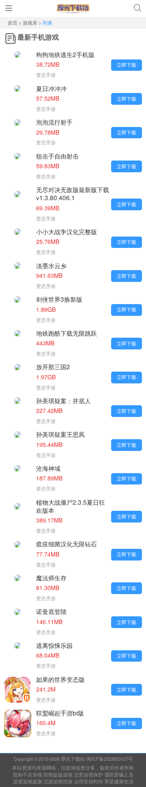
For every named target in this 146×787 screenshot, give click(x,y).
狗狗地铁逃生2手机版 (65, 54)
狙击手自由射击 (57, 155)
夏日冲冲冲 (51, 88)
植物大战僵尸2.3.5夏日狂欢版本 (70, 505)
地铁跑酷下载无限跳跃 (66, 332)
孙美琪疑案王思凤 (60, 433)
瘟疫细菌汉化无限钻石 (66, 543)
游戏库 (30, 22)
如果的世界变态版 (60, 679)
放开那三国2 (53, 366)
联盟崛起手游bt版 (60, 712)
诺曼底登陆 (51, 611)
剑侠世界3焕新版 (59, 298)
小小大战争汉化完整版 (66, 231)
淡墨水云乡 (51, 265)
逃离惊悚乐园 (54, 645)
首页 (13, 22)
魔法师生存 (51, 577)
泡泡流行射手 (54, 121)
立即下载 (126, 64)
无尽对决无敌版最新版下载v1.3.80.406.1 (72, 193)
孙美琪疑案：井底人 (63, 400)
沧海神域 (48, 467)
